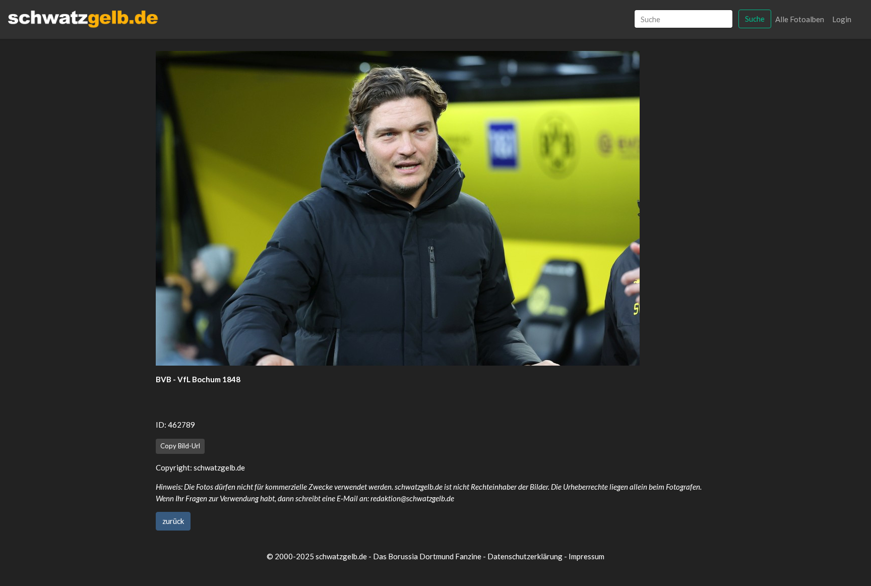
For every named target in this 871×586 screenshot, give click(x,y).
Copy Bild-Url (180, 446)
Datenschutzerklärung (525, 556)
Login (841, 19)
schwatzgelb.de (219, 467)
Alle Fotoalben (799, 19)
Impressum (586, 556)
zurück (173, 520)
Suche (755, 18)
